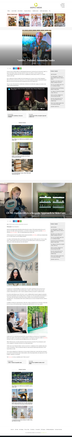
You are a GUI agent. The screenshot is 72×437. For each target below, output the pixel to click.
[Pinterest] (18, 68)
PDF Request (43, 429)
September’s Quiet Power (55, 106)
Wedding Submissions (50, 429)
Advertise (63, 7)
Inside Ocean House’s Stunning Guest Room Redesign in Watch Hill (21, 156)
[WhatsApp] (21, 68)
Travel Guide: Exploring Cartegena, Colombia (15, 116)
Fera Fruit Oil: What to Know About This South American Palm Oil (21, 173)
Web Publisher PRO (44, 432)
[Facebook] (14, 68)
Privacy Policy (26, 429)
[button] (50, 11)
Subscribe (63, 3)
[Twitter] (16, 68)
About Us (12, 429)
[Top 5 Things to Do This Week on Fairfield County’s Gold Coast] (22, 131)
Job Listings (21, 429)
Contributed (34, 63)
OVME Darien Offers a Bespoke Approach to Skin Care (37, 116)
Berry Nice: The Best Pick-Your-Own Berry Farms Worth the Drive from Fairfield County (57, 99)
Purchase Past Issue (58, 429)
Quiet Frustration (53, 74)
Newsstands (63, 6)
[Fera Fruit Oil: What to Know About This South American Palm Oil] (22, 165)
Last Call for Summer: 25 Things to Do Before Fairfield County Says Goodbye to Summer (57, 77)
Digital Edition (62, 4)
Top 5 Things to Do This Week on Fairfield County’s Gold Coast (22, 139)
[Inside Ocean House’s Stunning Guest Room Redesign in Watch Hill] (22, 148)
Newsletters (32, 429)
